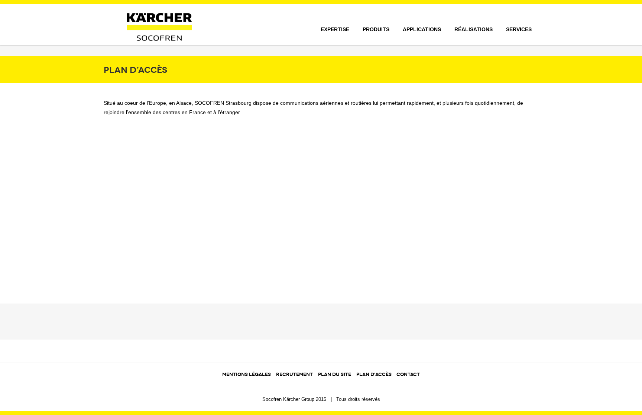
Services (519, 29)
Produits (376, 29)
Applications (422, 29)
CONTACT (408, 374)
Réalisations (473, 29)
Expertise (335, 29)
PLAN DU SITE (334, 374)
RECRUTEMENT (294, 374)
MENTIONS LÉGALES (246, 374)
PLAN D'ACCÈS (374, 374)
